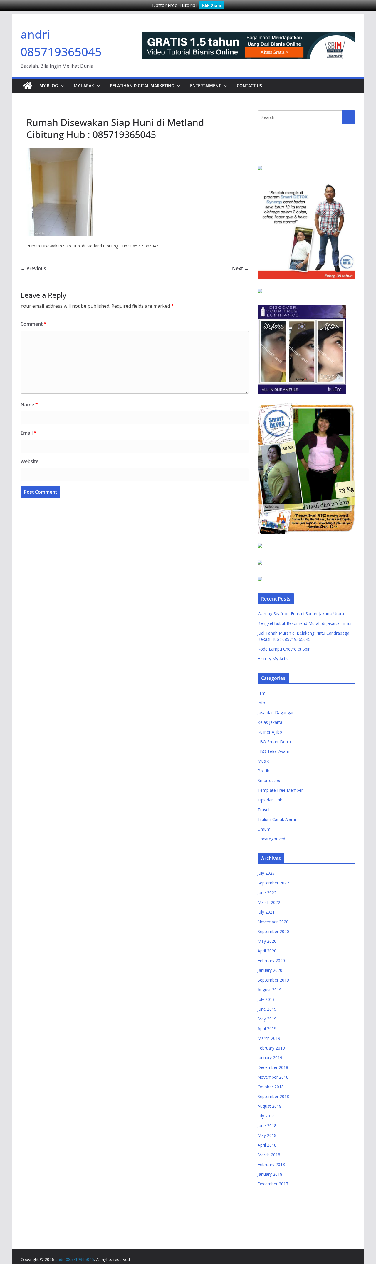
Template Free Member (280, 790)
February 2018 (271, 1164)
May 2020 (267, 941)
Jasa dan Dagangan (276, 712)
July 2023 (266, 873)
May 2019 (267, 1019)
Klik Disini (211, 5)
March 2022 (269, 902)
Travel (263, 809)
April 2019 (267, 1028)
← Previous (33, 268)
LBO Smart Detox (275, 741)
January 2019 (270, 1057)
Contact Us (249, 85)
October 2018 (271, 1087)
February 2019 (271, 1048)
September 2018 (273, 1096)
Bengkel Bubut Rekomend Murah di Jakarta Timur (305, 623)
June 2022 (267, 892)
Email (28, 433)
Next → (240, 268)
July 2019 (266, 999)
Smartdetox (269, 780)
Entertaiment (205, 85)
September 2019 (273, 980)
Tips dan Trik (270, 800)
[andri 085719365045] (28, 86)
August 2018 (269, 1106)
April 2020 (267, 951)
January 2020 (270, 970)
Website (29, 461)
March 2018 (269, 1154)
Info (261, 703)
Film (262, 693)
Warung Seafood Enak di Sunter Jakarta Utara (301, 613)
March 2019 (269, 1038)
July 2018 (266, 1116)
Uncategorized (271, 838)
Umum (264, 829)
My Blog (48, 85)
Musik (263, 761)
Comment (33, 324)
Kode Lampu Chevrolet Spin (284, 649)
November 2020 (273, 921)
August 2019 (269, 989)
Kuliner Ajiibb (270, 732)
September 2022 (273, 883)
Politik (263, 771)
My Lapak (84, 85)
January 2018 (270, 1174)
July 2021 (266, 912)
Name (29, 404)
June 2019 (267, 1009)
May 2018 (267, 1135)
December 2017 (273, 1184)
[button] (61, 86)
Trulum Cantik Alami (277, 819)
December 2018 (273, 1067)
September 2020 (273, 931)
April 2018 (267, 1145)
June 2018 (267, 1125)
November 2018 (273, 1077)
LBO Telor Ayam (273, 751)
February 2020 (271, 960)
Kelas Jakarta (270, 722)
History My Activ (273, 658)
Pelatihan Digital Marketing (142, 85)
